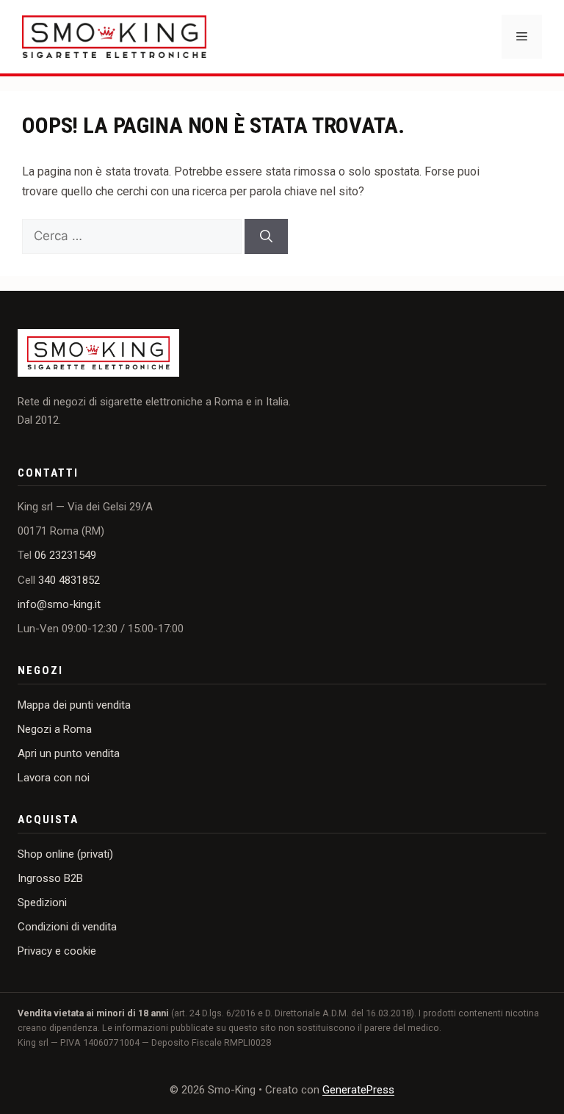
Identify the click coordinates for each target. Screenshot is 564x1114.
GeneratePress (358, 1089)
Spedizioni (42, 902)
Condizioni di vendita (67, 926)
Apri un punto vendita (69, 753)
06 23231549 (65, 555)
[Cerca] (266, 236)
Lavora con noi (54, 777)
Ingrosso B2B (50, 878)
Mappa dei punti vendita (74, 705)
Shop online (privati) (65, 854)
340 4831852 (69, 580)
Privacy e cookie (57, 951)
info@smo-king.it (59, 604)
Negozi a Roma (55, 729)
